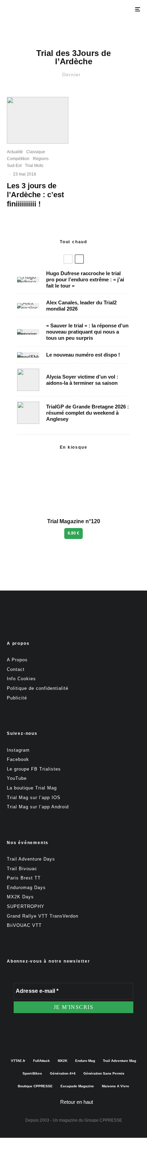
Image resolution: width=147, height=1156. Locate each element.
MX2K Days (20, 896)
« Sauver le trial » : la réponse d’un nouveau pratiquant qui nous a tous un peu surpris (87, 332)
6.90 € (73, 533)
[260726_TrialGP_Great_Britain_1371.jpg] (28, 380)
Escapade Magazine (77, 1086)
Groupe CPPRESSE (103, 1120)
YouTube (17, 778)
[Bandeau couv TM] (28, 355)
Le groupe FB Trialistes (34, 769)
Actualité (15, 151)
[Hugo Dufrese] (28, 279)
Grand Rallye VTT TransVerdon (42, 916)
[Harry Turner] (28, 413)
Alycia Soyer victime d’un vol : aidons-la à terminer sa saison (82, 380)
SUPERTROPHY (25, 906)
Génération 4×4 (63, 1073)
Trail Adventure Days (31, 859)
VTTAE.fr (18, 1061)
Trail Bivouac (22, 868)
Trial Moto (34, 165)
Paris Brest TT (24, 877)
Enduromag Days (26, 887)
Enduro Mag (85, 1061)
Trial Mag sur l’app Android (38, 806)
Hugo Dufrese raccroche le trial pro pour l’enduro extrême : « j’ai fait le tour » (85, 279)
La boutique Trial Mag (32, 787)
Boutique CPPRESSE (35, 1086)
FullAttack (41, 1061)
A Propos (17, 659)
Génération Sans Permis (103, 1073)
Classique (35, 151)
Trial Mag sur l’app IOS (34, 797)
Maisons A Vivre (115, 1086)
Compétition (18, 158)
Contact (16, 669)
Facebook (18, 759)
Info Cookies (21, 678)
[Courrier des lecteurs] (28, 332)
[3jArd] (37, 120)
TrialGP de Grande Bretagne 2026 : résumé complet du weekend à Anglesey (87, 413)
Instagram (18, 750)
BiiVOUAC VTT (24, 925)
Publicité (17, 697)
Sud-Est (14, 165)
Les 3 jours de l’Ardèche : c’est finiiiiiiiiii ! (35, 194)
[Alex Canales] (28, 305)
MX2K (62, 1061)
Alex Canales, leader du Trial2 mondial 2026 (81, 306)
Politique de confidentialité (37, 688)
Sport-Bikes (32, 1073)
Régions (41, 158)
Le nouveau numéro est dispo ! (83, 355)
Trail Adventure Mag (119, 1061)
